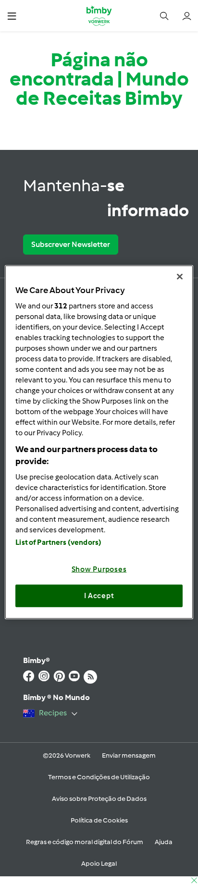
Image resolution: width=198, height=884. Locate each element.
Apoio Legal (99, 863)
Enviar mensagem (129, 755)
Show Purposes (99, 569)
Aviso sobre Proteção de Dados (99, 799)
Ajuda (164, 842)
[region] (99, 442)
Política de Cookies (99, 820)
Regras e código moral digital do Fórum (84, 842)
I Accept (99, 595)
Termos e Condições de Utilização (99, 777)
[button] (12, 16)
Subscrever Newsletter (70, 244)
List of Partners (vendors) (58, 542)
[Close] (179, 276)
